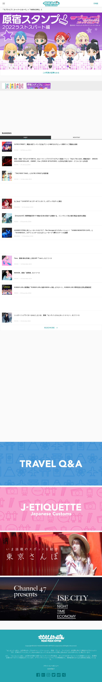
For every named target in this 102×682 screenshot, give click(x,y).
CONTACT (51, 669)
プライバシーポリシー (51, 666)
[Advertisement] (51, 111)
